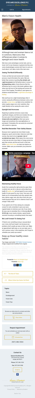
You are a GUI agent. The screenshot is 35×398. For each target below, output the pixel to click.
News (7, 292)
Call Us (12, 9)
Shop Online (18, 317)
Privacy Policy (11, 389)
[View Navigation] (2, 9)
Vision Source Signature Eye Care (17, 380)
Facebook (17, 374)
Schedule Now (19, 337)
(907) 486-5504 (19, 362)
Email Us (17, 369)
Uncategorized (10, 295)
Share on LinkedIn (20, 265)
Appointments (26, 9)
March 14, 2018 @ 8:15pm (21, 259)
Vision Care (9, 299)
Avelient (25, 389)
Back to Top (17, 393)
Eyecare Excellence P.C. (20, 385)
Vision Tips (20, 261)
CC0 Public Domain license (24, 242)
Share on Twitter (17, 265)
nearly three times (11, 144)
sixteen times (11, 102)
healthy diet (10, 191)
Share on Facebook (15, 265)
